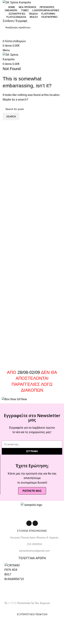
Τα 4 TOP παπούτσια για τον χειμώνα (27, 603)
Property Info (12, 607)
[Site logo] (17, 2)
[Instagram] (35, 523)
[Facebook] (29, 523)
